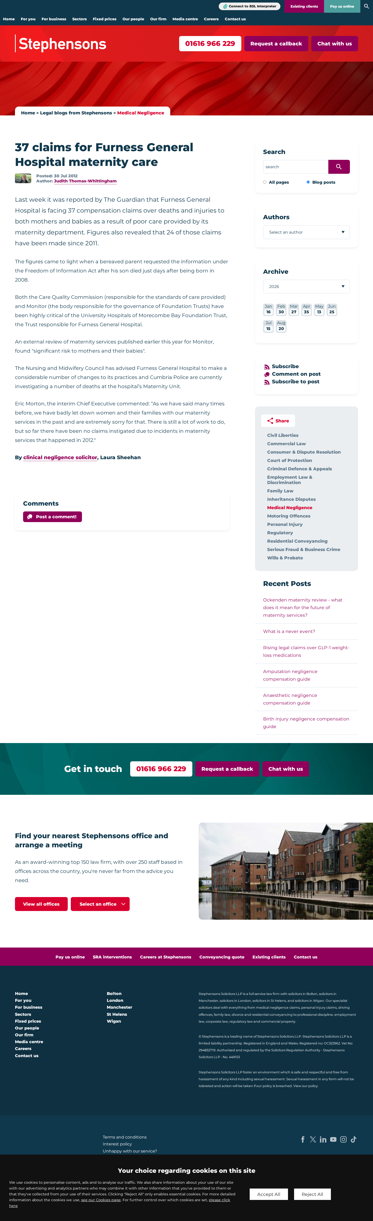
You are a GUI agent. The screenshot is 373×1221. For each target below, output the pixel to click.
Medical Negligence (140, 112)
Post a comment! (56, 516)
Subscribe (285, 366)
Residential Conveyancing (297, 541)
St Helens (117, 1014)
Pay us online (342, 6)
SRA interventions (112, 957)
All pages (279, 182)
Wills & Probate (285, 557)
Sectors (79, 19)
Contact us (235, 19)
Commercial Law (286, 443)
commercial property (278, 1021)
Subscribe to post (295, 382)
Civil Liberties (282, 435)
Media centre (185, 19)
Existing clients (304, 6)
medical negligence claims (278, 1007)
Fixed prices (104, 19)
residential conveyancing (272, 1015)
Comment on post (296, 374)
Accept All (268, 1194)
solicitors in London (235, 1001)
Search (274, 152)
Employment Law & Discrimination (289, 479)
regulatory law (241, 1021)
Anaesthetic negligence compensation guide (290, 699)
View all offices (41, 904)
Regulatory (280, 532)
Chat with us (334, 44)
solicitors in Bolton (302, 994)
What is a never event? (289, 631)
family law (222, 1015)
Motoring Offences (288, 516)
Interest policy (117, 1144)
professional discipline (315, 1015)
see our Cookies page (101, 1200)
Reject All (312, 1194)
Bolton (114, 993)
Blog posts (323, 182)
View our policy (305, 1086)
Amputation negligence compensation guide (290, 675)
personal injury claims (319, 1007)
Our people (133, 19)
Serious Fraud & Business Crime (303, 549)
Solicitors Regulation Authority (295, 1050)
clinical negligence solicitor (60, 457)
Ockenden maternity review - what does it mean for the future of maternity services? (302, 607)
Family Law (280, 490)
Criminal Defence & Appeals (299, 468)
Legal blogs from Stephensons (76, 112)
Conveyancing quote (221, 957)
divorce (238, 1015)
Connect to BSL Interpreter (252, 6)
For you (28, 19)
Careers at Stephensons (165, 957)
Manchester (119, 1007)
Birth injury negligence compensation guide (306, 722)
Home (9, 19)
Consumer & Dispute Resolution (304, 452)
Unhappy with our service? (130, 1151)
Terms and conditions (125, 1137)
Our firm (158, 19)
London (115, 1000)
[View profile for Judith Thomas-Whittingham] (23, 178)
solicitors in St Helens (269, 1001)
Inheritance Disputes (291, 499)
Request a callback (276, 44)
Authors (276, 217)
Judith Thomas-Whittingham (85, 181)
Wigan (114, 1021)
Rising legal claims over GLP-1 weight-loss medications (306, 651)
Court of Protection (289, 460)
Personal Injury (285, 524)
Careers (211, 19)
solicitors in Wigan (309, 1001)
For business (54, 19)
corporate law (217, 1021)
